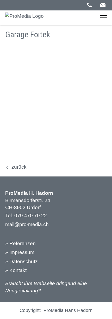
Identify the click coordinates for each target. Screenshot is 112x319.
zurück (19, 167)
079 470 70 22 (30, 215)
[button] (103, 5)
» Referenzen (20, 243)
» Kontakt (16, 270)
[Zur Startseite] (24, 17)
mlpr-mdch (27, 224)
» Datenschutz (21, 261)
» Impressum (19, 252)
